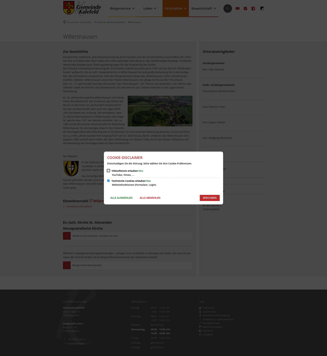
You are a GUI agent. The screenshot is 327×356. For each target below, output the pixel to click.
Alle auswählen (121, 197)
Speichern (210, 197)
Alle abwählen (150, 197)
